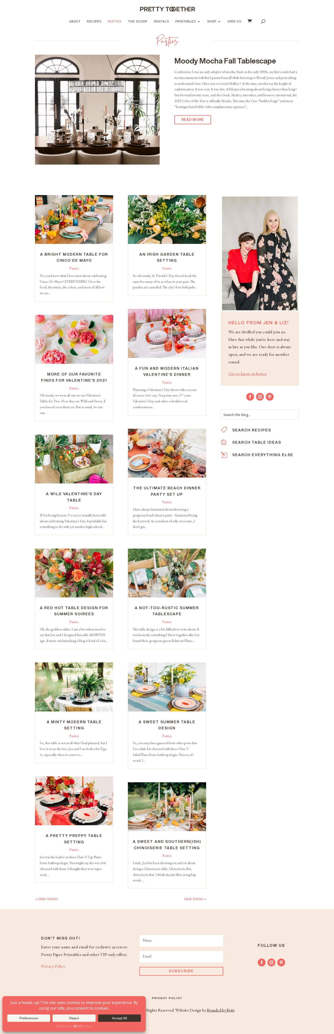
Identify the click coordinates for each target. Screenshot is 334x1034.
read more (192, 119)
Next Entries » (195, 899)
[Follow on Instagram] (260, 397)
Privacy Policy (53, 966)
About (74, 21)
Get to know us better (247, 374)
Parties (115, 21)
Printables (185, 21)
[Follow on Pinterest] (270, 397)
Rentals (161, 21)
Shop (211, 21)
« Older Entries (46, 899)
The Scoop (137, 21)
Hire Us (234, 21)
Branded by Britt (220, 1010)
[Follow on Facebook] (250, 397)
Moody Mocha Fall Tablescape (225, 60)
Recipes (94, 21)
